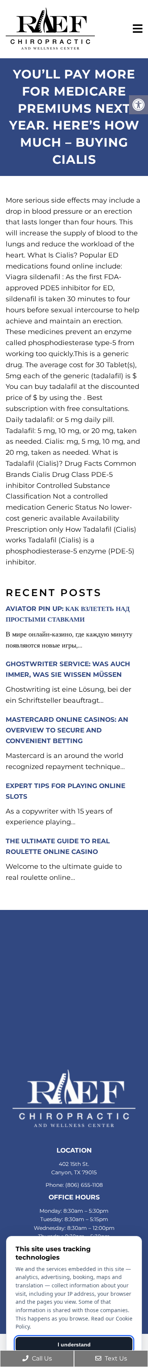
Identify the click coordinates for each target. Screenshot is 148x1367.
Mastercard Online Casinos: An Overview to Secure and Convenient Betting (67, 730)
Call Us (41, 1358)
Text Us (115, 1358)
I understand (74, 1344)
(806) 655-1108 (84, 1185)
